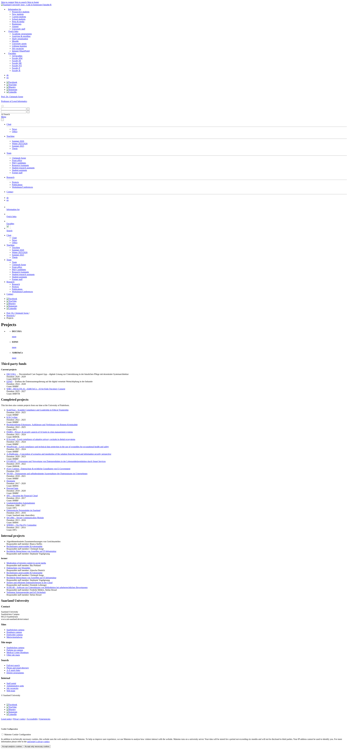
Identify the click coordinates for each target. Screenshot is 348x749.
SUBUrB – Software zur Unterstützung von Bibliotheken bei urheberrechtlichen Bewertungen (47, 587)
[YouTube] (12, 85)
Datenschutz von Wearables (18, 568)
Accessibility (32, 719)
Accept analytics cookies (12, 746)
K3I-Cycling (12, 417)
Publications (17, 185)
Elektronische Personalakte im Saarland (23, 510)
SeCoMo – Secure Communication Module (25, 518)
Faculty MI (16, 63)
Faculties (12, 53)
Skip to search (21, 2)
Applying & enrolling (21, 36)
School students (18, 19)
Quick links (13, 31)
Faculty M (16, 61)
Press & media (18, 21)
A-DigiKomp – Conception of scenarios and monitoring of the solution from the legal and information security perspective (59, 454)
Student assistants (19, 170)
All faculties (17, 56)
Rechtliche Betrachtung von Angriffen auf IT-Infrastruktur (31, 551)
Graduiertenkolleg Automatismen (21, 503)
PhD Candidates (19, 163)
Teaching (10, 136)
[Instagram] (12, 89)
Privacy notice (19, 719)
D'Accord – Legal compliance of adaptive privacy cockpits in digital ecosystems (41, 439)
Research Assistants (20, 165)
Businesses (16, 24)
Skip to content (7, 2)
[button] (5, 114)
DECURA (11, 374)
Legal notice (6, 719)
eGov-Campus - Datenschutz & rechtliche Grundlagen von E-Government (38, 469)
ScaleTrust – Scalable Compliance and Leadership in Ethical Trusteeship (38, 410)
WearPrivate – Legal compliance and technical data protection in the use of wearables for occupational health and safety (58, 447)
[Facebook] (12, 82)
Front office (17, 160)
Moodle (15, 41)
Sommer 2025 (18, 146)
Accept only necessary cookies (37, 746)
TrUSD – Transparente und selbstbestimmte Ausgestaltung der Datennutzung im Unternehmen (47, 473)
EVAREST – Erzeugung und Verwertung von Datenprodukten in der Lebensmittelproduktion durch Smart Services (56, 461)
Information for (14, 9)
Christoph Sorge (19, 158)
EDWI (9, 381)
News (14, 129)
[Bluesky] (11, 87)
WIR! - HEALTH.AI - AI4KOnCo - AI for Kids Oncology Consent (36, 389)
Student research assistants (23, 168)
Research (10, 177)
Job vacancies (18, 48)
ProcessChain (12, 488)
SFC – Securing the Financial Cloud (22, 495)
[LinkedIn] (12, 92)
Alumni (15, 26)
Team (9, 153)
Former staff (17, 173)
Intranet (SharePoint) (21, 51)
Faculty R (16, 70)
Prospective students (20, 12)
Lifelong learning (19, 46)
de (8, 75)
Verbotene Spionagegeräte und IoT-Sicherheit (26, 592)
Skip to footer (33, 2)
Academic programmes (22, 34)
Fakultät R (47, 5)
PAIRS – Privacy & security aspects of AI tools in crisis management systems (40, 432)
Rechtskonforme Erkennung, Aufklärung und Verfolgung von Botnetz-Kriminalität (42, 424)
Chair (9, 124)
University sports (19, 43)
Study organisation (20, 39)
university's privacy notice (38, 741)
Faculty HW (17, 58)
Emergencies (44, 719)
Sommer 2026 (18, 141)
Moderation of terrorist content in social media (26, 563)
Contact (10, 192)
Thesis (15, 148)
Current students (19, 17)
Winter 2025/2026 (19, 143)
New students (18, 14)
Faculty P (16, 68)
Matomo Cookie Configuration (17, 734)
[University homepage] (22, 5)
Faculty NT (17, 65)
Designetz (11, 481)
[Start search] (28, 108)
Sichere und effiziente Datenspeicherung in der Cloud (29, 582)
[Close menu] (2, 119)
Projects (15, 182)
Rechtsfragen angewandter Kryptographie (24, 546)
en (8, 77)
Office (14, 131)
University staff (18, 29)
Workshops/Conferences (22, 187)
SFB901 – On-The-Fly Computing (21, 525)
